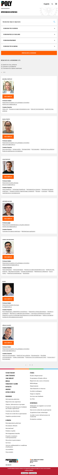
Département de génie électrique (10, 305)
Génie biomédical (6, 189)
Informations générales (12, 399)
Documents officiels (11, 425)
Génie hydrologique (18, 269)
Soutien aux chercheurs (13, 411)
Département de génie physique (10, 182)
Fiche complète (8, 96)
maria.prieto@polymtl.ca (8, 144)
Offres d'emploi (10, 392)
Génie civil (5, 109)
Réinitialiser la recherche (29, 53)
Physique (38, 191)
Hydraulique (26, 273)
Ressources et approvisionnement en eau (19, 109)
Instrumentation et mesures (33, 189)
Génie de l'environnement (37, 109)
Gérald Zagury (6, 325)
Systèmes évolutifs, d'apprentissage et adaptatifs (22, 191)
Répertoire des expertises (13, 401)
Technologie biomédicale (19, 189)
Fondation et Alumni (12, 384)
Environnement (35, 149)
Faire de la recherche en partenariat (40, 410)
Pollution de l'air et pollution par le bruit (35, 357)
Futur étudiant (10, 373)
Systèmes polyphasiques (27, 271)
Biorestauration (35, 355)
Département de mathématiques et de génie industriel (15, 224)
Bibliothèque (34, 383)
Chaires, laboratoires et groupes (15, 404)
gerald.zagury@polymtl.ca (9, 350)
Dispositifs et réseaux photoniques (37, 311)
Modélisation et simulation (41, 271)
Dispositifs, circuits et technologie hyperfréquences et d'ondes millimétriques (21, 315)
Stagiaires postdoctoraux (13, 416)
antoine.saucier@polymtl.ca (9, 226)
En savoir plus (32, 473)
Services (8, 442)
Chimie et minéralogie (18, 357)
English (46, 4)
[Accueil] (6, 3)
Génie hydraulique (7, 269)
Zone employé (10, 378)
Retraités (9, 386)
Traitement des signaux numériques (11, 231)
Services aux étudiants (36, 396)
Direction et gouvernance (13, 440)
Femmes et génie (10, 431)
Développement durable (13, 433)
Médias (8, 381)
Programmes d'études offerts (38, 378)
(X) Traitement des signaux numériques (11, 68)
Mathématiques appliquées (28, 231)
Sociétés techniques (36, 391)
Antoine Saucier (7, 201)
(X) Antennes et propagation (8, 66)
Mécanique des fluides (14, 271)
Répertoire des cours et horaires (39, 381)
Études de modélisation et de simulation (12, 151)
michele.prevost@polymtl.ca (9, 104)
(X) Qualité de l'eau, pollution (9, 64)
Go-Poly (32, 399)
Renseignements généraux (13, 423)
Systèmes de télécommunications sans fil (12, 317)
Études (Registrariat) (36, 375)
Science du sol (51, 357)
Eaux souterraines (6, 149)
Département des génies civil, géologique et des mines (15, 102)
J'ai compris (24, 473)
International (10, 428)
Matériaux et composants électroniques (20, 313)
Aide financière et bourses (37, 388)
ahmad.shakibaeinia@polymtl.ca (10, 264)
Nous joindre (9, 452)
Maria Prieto (6, 119)
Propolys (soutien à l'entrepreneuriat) (11, 436)
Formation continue (36, 419)
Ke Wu (4, 281)
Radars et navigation (48, 315)
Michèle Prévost (7, 79)
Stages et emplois (35, 394)
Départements (34, 386)
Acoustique (44, 191)
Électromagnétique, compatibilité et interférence (14, 311)
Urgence (8, 389)
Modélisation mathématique (14, 273)
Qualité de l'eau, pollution (47, 149)
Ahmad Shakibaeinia (8, 239)
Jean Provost (6, 159)
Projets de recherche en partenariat (16, 413)
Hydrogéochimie (26, 149)
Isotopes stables (17, 149)
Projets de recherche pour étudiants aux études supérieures (16, 407)
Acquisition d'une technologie (39, 412)
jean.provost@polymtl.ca (8, 184)
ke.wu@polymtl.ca (7, 306)
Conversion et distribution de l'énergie (40, 313)
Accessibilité (9, 449)
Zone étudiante (10, 375)
